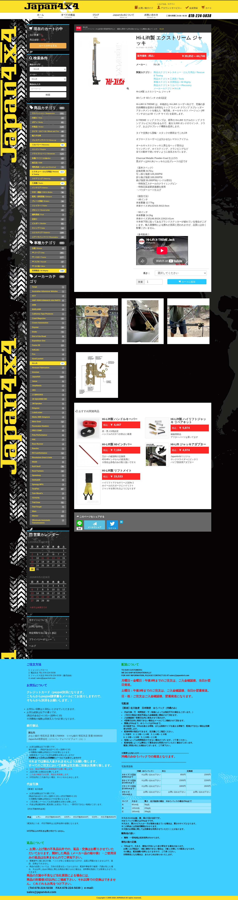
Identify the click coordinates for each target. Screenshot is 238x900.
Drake (48, 332)
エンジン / (48, 149)
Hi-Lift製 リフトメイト (117, 470)
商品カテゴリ (160, 72)
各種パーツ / (48, 158)
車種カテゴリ (160, 82)
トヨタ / (49, 257)
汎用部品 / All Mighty (180, 82)
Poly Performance (48, 435)
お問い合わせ (151, 16)
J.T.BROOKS (48, 395)
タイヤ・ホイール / (48, 131)
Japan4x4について (123, 16)
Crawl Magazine (48, 318)
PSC (48, 439)
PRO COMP (48, 430)
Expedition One (48, 341)
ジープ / (49, 253)
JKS (48, 390)
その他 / (49, 266)
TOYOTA (48, 498)
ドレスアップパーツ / (48, 140)
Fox (48, 354)
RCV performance (48, 453)
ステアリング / (48, 179)
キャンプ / (48, 228)
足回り (48, 219)
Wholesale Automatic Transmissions (48, 521)
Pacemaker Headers (48, 426)
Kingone (48, 408)
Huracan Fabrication (48, 368)
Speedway (48, 475)
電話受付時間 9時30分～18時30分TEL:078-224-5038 (189, 16)
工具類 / (48, 183)
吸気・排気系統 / (48, 197)
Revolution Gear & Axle (48, 457)
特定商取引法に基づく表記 (42, 633)
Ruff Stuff (48, 466)
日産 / (48, 248)
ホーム (40, 16)
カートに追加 (188, 281)
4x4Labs (48, 350)
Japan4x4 (48, 377)
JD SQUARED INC (48, 399)
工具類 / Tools (177, 78)
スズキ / (49, 262)
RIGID (48, 462)
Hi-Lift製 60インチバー (117, 444)
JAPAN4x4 (53, 6)
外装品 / (48, 127)
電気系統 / (48, 167)
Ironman (48, 372)
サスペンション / (48, 113)
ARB (48, 305)
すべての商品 (68, 16)
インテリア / (48, 188)
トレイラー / (48, 206)
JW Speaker (48, 404)
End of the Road (48, 336)
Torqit (48, 287)
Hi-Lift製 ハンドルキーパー (119, 419)
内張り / (48, 118)
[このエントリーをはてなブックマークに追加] (121, 522)
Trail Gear (48, 502)
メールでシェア (94, 527)
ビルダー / (48, 223)
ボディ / (48, 122)
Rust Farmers (48, 471)
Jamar (48, 381)
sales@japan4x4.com (46, 678)
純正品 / (48, 163)
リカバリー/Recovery (181, 85)
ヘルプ (32, 646)
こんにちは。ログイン (168, 6)
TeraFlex (48, 489)
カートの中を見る (48, 45)
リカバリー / (48, 145)
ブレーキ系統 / (48, 201)
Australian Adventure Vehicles (48, 291)
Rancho (48, 448)
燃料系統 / (48, 214)
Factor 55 (48, 345)
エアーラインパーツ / (48, 237)
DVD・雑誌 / (48, 192)
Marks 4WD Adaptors (48, 417)
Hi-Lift (161, 29)
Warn (48, 511)
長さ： (146, 273)
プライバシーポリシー (40, 639)
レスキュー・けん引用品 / (48, 173)
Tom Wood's (48, 493)
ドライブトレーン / (48, 154)
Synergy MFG (48, 484)
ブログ (95, 16)
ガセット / (48, 210)
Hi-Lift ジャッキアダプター (188, 444)
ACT (48, 296)
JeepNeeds (48, 386)
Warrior (48, 516)
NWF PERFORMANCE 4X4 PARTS (48, 300)
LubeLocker (48, 412)
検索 (48, 94)
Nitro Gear (48, 422)
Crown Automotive (48, 323)
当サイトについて (38, 620)
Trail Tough (48, 507)
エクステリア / (48, 232)
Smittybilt (48, 480)
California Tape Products (48, 314)
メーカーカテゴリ (163, 88)
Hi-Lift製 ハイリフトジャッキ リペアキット (188, 420)
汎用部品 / (48, 271)
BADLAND (48, 309)
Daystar (48, 327)
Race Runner (48, 444)
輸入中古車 (48, 136)
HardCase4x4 (48, 359)
